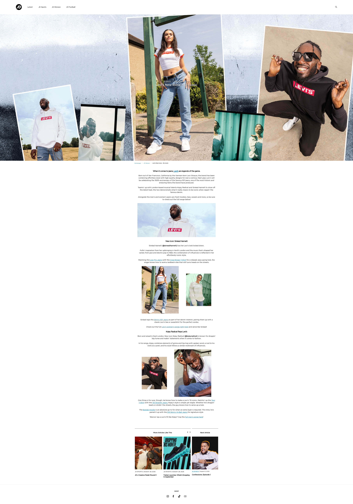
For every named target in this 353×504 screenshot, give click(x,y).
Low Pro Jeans (156, 260)
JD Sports (42, 7)
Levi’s (176, 171)
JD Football (70, 7)
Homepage (137, 163)
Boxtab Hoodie (149, 410)
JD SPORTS (195, 471)
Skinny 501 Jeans (161, 320)
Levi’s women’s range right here (175, 327)
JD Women (56, 7)
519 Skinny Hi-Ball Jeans (177, 412)
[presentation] (187, 432)
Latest (30, 7)
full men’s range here (194, 417)
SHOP (176, 491)
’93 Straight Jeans (159, 403)
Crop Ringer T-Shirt (178, 260)
